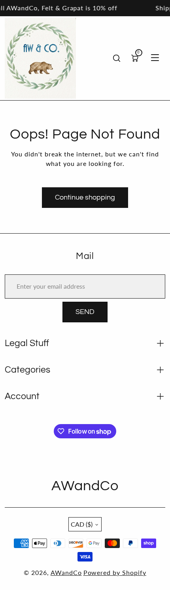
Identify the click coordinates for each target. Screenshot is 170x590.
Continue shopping (85, 197)
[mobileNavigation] (155, 58)
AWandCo (66, 572)
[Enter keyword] (116, 58)
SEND (85, 312)
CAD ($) (82, 524)
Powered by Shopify (114, 572)
